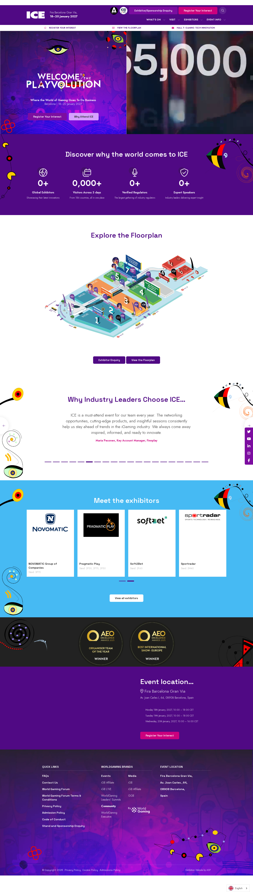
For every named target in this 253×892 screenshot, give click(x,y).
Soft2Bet (136, 564)
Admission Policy (53, 812)
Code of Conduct (54, 819)
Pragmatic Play (89, 564)
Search (222, 10)
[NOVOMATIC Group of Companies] (50, 536)
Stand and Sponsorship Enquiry (63, 826)
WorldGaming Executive (109, 814)
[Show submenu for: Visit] (179, 19)
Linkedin (249, 446)
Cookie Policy (90, 870)
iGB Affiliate (107, 783)
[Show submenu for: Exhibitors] (201, 19)
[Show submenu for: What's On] (164, 19)
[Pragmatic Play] (101, 536)
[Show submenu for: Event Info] (224, 19)
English (239, 888)
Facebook (249, 460)
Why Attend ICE (83, 116)
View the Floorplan (143, 360)
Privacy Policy (51, 806)
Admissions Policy (110, 870)
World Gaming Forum (56, 789)
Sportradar (188, 564)
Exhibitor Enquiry (109, 360)
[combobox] (238, 888)
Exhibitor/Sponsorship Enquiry (153, 10)
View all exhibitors (126, 598)
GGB (131, 796)
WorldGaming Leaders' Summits (111, 797)
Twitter (249, 432)
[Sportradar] (202, 536)
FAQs (45, 776)
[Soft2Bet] (151, 536)
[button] (48, 461)
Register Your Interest (198, 10)
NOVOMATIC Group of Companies (43, 565)
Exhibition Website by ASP (198, 870)
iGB (130, 783)
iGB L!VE (106, 789)
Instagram (249, 453)
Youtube (249, 439)
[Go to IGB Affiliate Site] (114, 11)
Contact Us (50, 782)
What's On (153, 19)
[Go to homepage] (36, 15)
